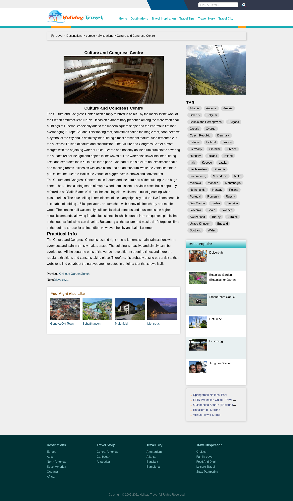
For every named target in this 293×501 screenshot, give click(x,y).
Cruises (201, 451)
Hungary (195, 155)
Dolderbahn (216, 252)
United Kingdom (200, 223)
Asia (50, 456)
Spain (211, 210)
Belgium (211, 115)
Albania (194, 108)
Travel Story (206, 18)
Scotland (195, 230)
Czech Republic (200, 135)
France (227, 142)
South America (56, 466)
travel (59, 35)
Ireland (228, 155)
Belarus (195, 115)
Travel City (225, 18)
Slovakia (232, 203)
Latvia (222, 162)
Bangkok (152, 461)
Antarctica (103, 461)
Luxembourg (198, 176)
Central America (107, 451)
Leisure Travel (205, 466)
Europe (51, 451)
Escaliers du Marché (206, 409)
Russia (230, 196)
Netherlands (197, 189)
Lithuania (219, 169)
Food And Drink (206, 461)
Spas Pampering (207, 471)
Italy (192, 162)
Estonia (195, 142)
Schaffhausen (91, 323)
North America (56, 461)
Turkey (216, 216)
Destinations (139, 18)
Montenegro (233, 183)
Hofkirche (215, 319)
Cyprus (210, 128)
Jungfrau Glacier (220, 363)
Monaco (213, 183)
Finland (211, 142)
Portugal (195, 196)
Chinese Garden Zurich (74, 273)
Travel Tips (187, 18)
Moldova (195, 183)
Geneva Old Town (62, 323)
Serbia (215, 203)
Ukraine (232, 216)
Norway (217, 189)
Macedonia (220, 176)
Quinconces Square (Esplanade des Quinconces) (225, 404)
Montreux (153, 323)
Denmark (223, 135)
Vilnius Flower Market (207, 414)
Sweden (227, 210)
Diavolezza (61, 279)
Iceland (212, 155)
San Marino (197, 203)
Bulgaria (233, 122)
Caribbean (103, 456)
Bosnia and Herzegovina (206, 122)
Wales (212, 230)
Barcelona (153, 466)
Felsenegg (216, 341)
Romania (213, 196)
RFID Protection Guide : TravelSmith (217, 399)
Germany (196, 149)
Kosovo (207, 162)
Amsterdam (154, 451)
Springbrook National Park (210, 394)
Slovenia (195, 210)
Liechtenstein (198, 169)
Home (123, 18)
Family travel (204, 456)
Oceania (52, 471)
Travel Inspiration (164, 18)
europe (90, 35)
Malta (237, 176)
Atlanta (150, 456)
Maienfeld (121, 323)
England (222, 223)
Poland (233, 189)
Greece (232, 149)
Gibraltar (214, 149)
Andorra (211, 108)
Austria (227, 108)
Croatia (194, 128)
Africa (50, 476)
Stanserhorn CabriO (222, 296)
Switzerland (105, 35)
